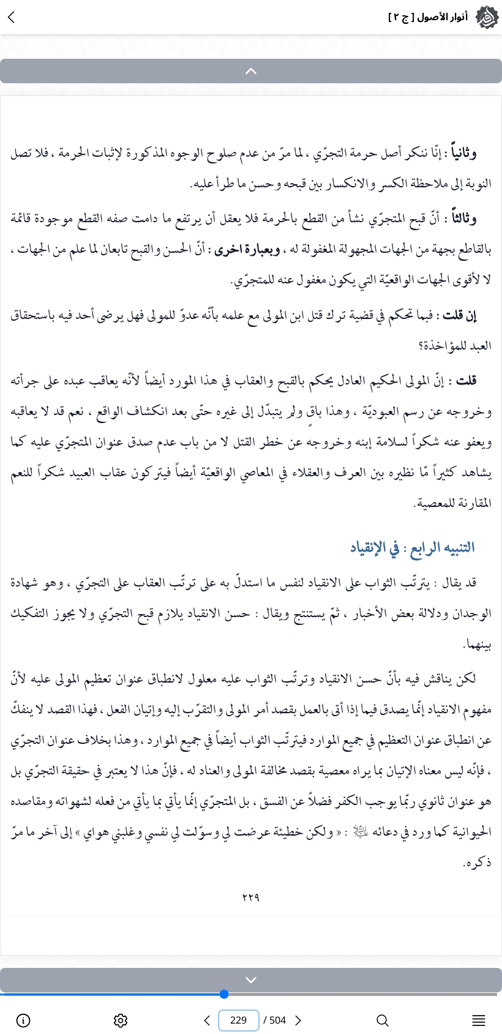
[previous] (207, 1020)
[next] (251, 980)
